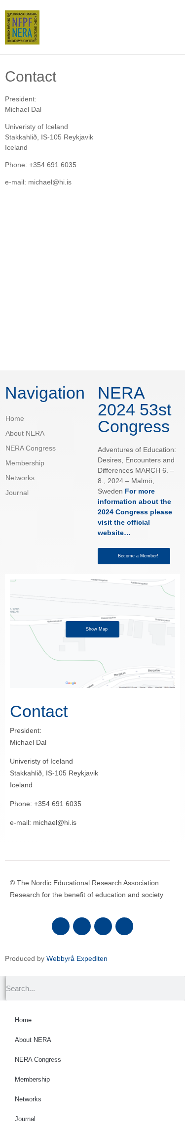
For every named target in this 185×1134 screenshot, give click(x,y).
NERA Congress (30, 448)
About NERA (24, 433)
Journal (17, 493)
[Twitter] (82, 926)
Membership (24, 463)
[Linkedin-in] (103, 926)
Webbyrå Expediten (77, 958)
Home (14, 418)
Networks (20, 478)
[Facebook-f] (61, 926)
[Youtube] (124, 926)
